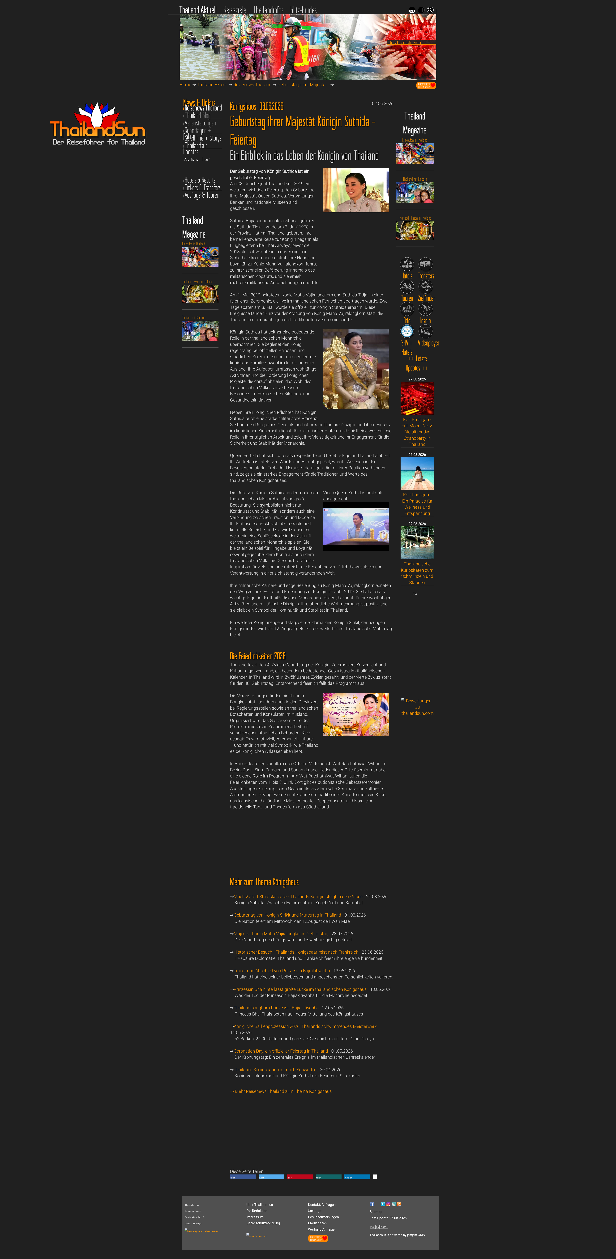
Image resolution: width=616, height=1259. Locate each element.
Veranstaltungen (200, 123)
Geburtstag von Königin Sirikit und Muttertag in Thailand (287, 915)
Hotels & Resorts (200, 180)
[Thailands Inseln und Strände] (425, 309)
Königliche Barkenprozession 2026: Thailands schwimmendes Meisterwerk (305, 1026)
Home (185, 84)
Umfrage (314, 1211)
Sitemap (376, 1212)
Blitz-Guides (303, 9)
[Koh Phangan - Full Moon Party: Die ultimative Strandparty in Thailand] (417, 413)
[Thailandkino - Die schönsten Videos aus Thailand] (425, 331)
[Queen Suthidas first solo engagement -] (356, 549)
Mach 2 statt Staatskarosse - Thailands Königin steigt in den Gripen (298, 896)
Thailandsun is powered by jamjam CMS (397, 1235)
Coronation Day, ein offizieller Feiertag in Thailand (281, 1051)
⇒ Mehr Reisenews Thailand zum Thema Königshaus (281, 1091)
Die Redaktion (256, 1211)
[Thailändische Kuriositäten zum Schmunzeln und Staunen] (417, 557)
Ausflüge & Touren (202, 195)
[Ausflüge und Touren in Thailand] (407, 287)
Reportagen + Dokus (197, 130)
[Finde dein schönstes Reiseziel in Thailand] (425, 287)
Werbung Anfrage (321, 1229)
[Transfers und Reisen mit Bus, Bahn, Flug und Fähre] (425, 264)
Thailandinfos (268, 9)
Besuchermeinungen (323, 1217)
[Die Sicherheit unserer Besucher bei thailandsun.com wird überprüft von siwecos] (256, 1236)
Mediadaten (317, 1223)
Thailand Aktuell (198, 9)
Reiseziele (234, 9)
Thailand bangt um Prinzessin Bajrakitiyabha (276, 1007)
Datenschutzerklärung (263, 1223)
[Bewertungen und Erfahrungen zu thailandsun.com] (417, 713)
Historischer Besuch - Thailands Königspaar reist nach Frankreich (296, 952)
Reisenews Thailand (252, 84)
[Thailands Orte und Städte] (407, 309)
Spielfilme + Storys (203, 138)
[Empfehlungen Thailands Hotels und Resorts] (407, 264)
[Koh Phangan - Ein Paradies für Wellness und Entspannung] (417, 488)
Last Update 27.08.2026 (388, 1218)
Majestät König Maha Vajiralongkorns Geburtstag (281, 933)
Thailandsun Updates (195, 145)
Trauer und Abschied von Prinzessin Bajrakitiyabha (282, 970)
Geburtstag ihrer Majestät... (304, 84)
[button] (243, 1176)
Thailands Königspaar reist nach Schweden (275, 1069)
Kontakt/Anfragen (322, 1205)
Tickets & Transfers (203, 187)
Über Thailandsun (259, 1205)
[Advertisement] (417, 645)
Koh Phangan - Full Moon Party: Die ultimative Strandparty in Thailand (417, 432)
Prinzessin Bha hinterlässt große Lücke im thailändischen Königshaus (300, 989)
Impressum (255, 1217)
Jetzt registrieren (405, 42)
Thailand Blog (198, 115)
